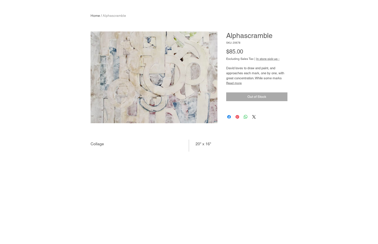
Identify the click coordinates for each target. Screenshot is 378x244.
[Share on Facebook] (229, 116)
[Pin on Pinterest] (237, 116)
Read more (234, 83)
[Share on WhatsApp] (245, 116)
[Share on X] (254, 116)
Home (95, 16)
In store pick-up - (268, 59)
